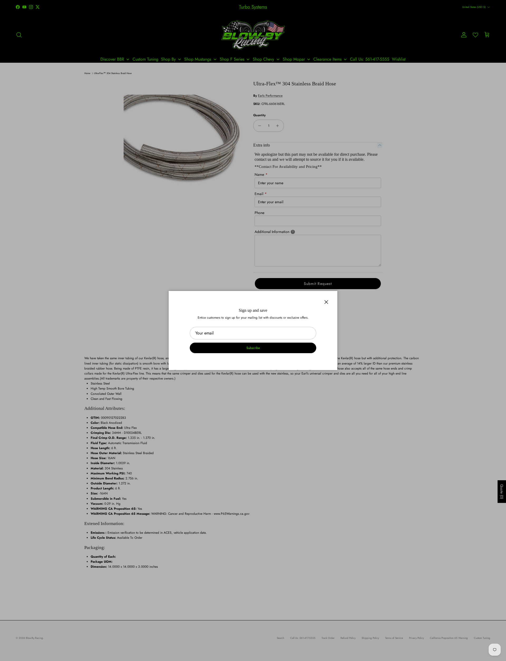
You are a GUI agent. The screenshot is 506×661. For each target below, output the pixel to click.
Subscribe (253, 348)
